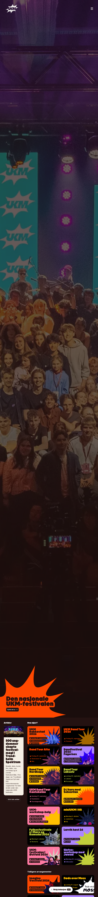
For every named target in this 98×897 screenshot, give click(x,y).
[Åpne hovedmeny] (92, 8)
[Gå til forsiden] (12, 8)
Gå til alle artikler (14, 799)
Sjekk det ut (11, 709)
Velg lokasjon (61, 889)
